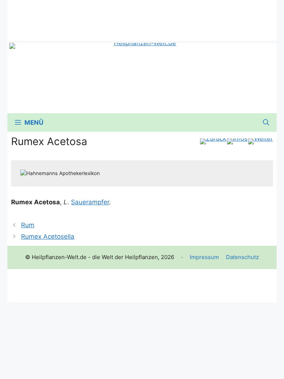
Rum (27, 225)
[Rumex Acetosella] (260, 141)
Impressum (204, 257)
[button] (266, 122)
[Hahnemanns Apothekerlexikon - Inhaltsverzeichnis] (237, 141)
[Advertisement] (142, 16)
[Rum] (213, 141)
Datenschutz (242, 257)
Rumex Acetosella (47, 236)
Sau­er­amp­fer (90, 202)
